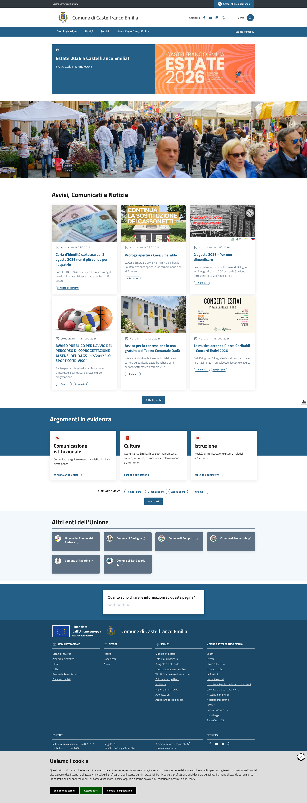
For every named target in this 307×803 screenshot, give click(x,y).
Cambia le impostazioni (120, 790)
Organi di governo (61, 654)
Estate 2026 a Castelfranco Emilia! (92, 58)
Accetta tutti (91, 790)
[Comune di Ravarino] (58, 561)
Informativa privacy (165, 748)
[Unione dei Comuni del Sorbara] (58, 538)
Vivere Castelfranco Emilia (225, 644)
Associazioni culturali (218, 694)
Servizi (164, 644)
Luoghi (210, 654)
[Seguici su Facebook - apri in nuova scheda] (203, 17)
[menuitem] (67, 32)
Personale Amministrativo (66, 674)
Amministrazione (68, 644)
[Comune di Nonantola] (213, 538)
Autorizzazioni (162, 694)
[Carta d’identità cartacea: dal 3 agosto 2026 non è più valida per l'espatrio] (84, 223)
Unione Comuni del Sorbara (65, 3)
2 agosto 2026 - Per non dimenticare (213, 257)
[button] (250, 18)
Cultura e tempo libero (167, 679)
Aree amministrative (63, 659)
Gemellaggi (213, 715)
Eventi (210, 659)
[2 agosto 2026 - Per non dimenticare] (222, 223)
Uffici (55, 664)
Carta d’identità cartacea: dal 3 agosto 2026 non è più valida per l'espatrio (82, 259)
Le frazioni (212, 674)
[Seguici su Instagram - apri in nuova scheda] (216, 17)
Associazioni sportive (218, 700)
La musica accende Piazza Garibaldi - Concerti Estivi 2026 (222, 348)
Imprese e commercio (166, 689)
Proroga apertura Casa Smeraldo (151, 255)
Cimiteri (211, 705)
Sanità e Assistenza (217, 710)
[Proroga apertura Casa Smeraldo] (153, 223)
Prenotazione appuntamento (119, 748)
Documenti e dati (61, 679)
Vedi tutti (153, 501)
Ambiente (160, 684)
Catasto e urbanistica (166, 659)
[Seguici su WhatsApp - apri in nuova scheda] (222, 17)
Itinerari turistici (215, 669)
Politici (55, 669)
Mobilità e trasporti (165, 654)
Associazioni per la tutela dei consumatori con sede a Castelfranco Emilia (229, 686)
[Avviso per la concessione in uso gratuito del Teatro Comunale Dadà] (153, 314)
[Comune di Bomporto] (161, 538)
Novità (113, 644)
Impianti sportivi (215, 679)
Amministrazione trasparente (170, 744)
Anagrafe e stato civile (167, 664)
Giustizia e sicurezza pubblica (170, 669)
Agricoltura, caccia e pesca (169, 700)
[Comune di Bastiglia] (109, 538)
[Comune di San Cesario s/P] (109, 561)
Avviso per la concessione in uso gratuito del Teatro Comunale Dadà (152, 348)
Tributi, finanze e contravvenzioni (172, 674)
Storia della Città (216, 664)
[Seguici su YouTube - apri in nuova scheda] (209, 17)
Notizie (107, 654)
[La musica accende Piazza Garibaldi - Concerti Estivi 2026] (222, 314)
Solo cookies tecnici (64, 790)
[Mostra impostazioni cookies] (304, 402)
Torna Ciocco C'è (215, 720)
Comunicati (110, 659)
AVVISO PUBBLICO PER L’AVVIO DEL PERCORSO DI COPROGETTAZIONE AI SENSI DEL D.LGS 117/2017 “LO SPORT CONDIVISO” (84, 353)
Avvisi (107, 664)
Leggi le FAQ (110, 744)
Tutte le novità (153, 400)
